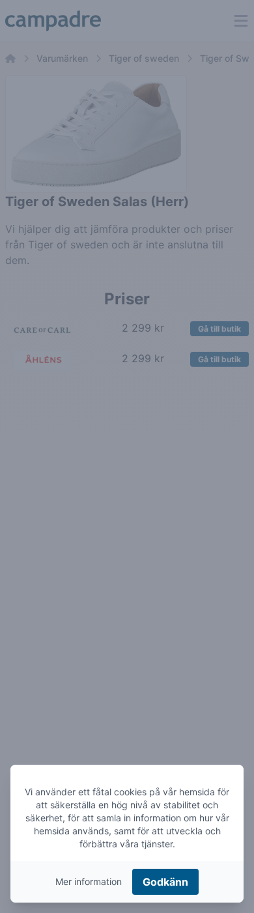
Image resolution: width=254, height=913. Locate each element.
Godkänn (165, 881)
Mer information (88, 881)
